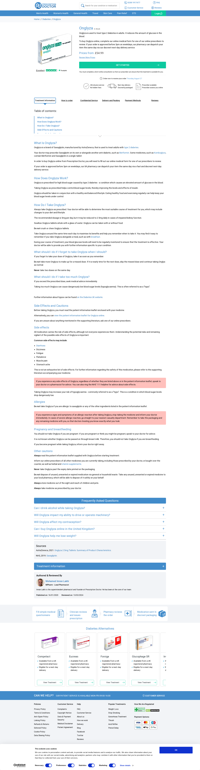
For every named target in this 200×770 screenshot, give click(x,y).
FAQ (78, 709)
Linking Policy (39, 720)
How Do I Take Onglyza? (48, 126)
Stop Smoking (114, 713)
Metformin (124, 153)
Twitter (80, 735)
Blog (79, 728)
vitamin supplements (71, 464)
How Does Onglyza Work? (49, 121)
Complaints (62, 709)
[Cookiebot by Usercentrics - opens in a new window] (19, 765)
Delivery (80, 724)
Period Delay (113, 728)
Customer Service (155, 695)
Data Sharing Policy (42, 735)
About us (80, 717)
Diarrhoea (40, 345)
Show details (125, 765)
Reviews (80, 739)
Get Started (122, 65)
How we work (82, 720)
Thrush (111, 720)
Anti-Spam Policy (41, 717)
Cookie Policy (39, 732)
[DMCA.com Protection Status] (153, 710)
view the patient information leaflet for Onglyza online (79, 315)
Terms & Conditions (42, 713)
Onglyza (57, 19)
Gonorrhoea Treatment (117, 717)
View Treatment (49, 682)
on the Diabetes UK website (90, 297)
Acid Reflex (113, 724)
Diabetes (46, 19)
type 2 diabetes (131, 147)
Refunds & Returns (41, 724)
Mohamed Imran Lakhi (57, 581)
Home (37, 19)
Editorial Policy (40, 728)
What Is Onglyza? (45, 117)
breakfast (95, 237)
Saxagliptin (52, 555)
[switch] (71, 765)
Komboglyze (160, 153)
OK (176, 750)
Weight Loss (113, 709)
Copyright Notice (64, 713)
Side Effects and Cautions (49, 130)
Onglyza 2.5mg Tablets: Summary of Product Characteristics (83, 550)
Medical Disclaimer (65, 724)
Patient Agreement (65, 727)
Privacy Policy (40, 709)
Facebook (81, 732)
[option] (55, 49)
